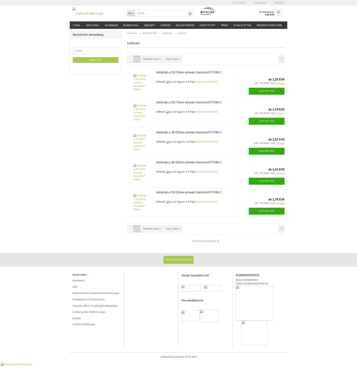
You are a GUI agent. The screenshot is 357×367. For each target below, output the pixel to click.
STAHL (77, 25)
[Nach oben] (346, 361)
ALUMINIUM (111, 25)
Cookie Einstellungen (84, 324)
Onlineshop (166, 356)
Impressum (79, 280)
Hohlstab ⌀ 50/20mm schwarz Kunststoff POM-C (188, 192)
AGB (75, 286)
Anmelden (95, 60)
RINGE (224, 25)
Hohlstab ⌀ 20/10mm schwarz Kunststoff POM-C (188, 72)
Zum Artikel (266, 91)
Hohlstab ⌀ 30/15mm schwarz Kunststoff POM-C (188, 102)
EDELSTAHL (92, 25)
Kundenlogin (260, 2)
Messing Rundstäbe (269, 25)
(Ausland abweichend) (206, 81)
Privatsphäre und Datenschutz (88, 299)
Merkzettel (278, 2)
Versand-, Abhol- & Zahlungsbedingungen (95, 305)
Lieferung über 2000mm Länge (89, 312)
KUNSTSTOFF (208, 25)
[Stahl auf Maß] (97, 13)
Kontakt (77, 318)
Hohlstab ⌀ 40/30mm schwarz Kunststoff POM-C (188, 162)
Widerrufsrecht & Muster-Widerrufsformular (96, 293)
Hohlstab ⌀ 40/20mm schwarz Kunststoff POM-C (188, 132)
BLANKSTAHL (131, 25)
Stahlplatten (242, 25)
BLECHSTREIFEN (185, 25)
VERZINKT (149, 25)
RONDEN (165, 25)
